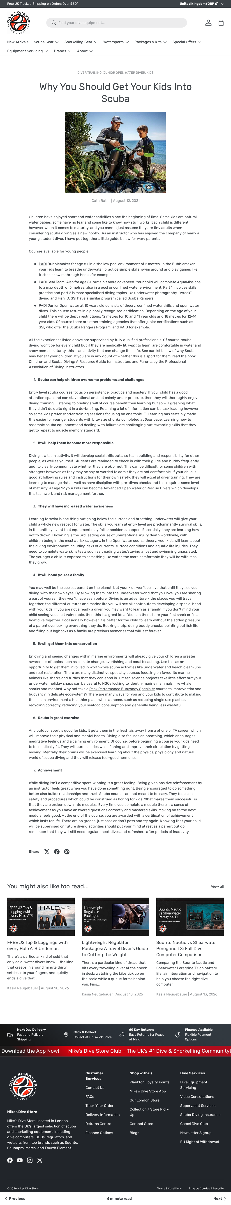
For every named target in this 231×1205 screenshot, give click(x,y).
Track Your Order (99, 1106)
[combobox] (116, 23)
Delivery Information (102, 1115)
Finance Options (99, 1133)
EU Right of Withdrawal (199, 1142)
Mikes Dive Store (28, 1188)
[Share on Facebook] (57, 852)
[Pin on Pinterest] (67, 852)
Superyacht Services (197, 1106)
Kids (150, 73)
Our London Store (144, 1100)
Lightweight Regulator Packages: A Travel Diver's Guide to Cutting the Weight (115, 948)
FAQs (89, 1096)
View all (217, 886)
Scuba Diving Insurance (200, 1115)
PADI (43, 264)
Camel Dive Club (194, 1124)
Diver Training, (90, 73)
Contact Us (94, 1087)
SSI (41, 327)
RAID (124, 327)
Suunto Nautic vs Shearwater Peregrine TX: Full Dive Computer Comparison (186, 948)
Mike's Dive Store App (148, 1091)
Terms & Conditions (169, 1188)
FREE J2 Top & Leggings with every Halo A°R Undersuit (37, 945)
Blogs (134, 1133)
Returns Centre (98, 1124)
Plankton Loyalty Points (149, 1082)
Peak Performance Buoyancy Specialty (122, 689)
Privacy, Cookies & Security (206, 1188)
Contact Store (141, 1124)
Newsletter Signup (196, 1133)
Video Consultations (197, 1096)
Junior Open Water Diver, (125, 73)
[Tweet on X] (47, 852)
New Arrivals (17, 42)
